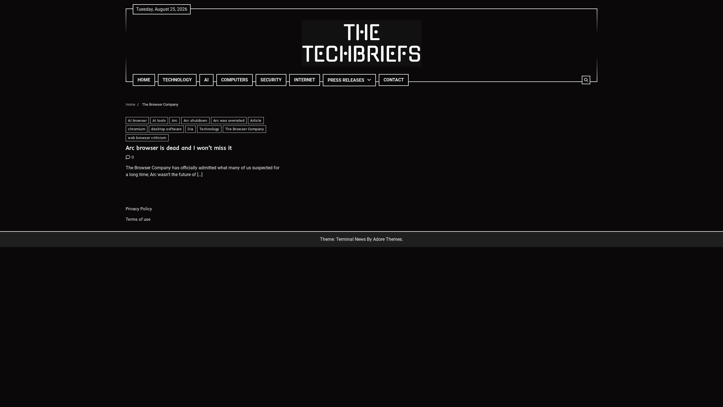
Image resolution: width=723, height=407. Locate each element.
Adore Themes (387, 239)
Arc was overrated (229, 120)
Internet (304, 80)
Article (256, 120)
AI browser (137, 120)
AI (206, 80)
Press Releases (346, 80)
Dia (190, 129)
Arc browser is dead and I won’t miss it (179, 147)
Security (271, 80)
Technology (177, 80)
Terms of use (138, 219)
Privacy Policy (139, 208)
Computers (234, 80)
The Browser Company (244, 129)
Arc (175, 120)
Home (144, 80)
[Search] (586, 80)
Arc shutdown (195, 120)
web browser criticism (147, 138)
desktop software (166, 129)
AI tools (159, 120)
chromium (136, 129)
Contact (394, 80)
